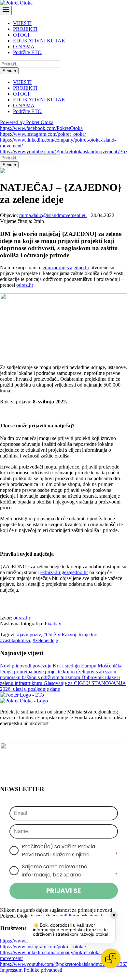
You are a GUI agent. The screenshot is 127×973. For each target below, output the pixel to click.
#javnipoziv (29, 634)
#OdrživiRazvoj (59, 634)
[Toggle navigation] (6, 10)
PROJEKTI (25, 29)
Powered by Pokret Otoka (26, 122)
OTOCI (21, 35)
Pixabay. (53, 623)
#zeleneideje (45, 640)
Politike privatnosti (43, 970)
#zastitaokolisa (15, 640)
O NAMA (24, 46)
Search (9, 70)
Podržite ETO (27, 52)
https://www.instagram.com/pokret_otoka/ (43, 134)
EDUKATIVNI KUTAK (39, 40)
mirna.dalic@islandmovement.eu (53, 215)
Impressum (11, 970)
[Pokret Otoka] (16, 3)
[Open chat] (110, 958)
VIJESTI (22, 23)
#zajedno (88, 634)
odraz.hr (24, 285)
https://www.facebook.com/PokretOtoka (41, 128)
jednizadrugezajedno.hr (65, 267)
